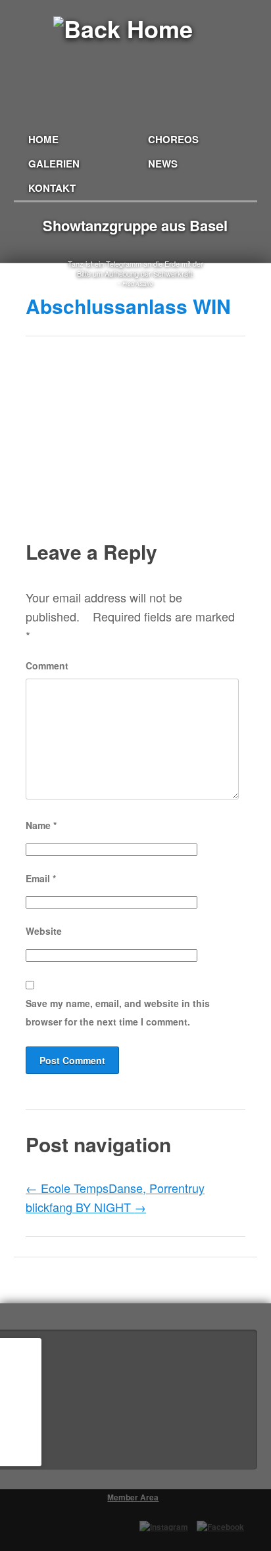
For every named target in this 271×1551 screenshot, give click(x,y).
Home (43, 139)
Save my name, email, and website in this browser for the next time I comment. (118, 1013)
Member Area (133, 1497)
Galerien (54, 163)
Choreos (173, 139)
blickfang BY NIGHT (86, 1206)
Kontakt (52, 188)
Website (44, 930)
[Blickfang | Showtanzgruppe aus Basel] (136, 47)
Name (41, 825)
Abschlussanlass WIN (128, 306)
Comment (47, 665)
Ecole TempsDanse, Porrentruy (115, 1187)
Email (41, 878)
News (163, 163)
